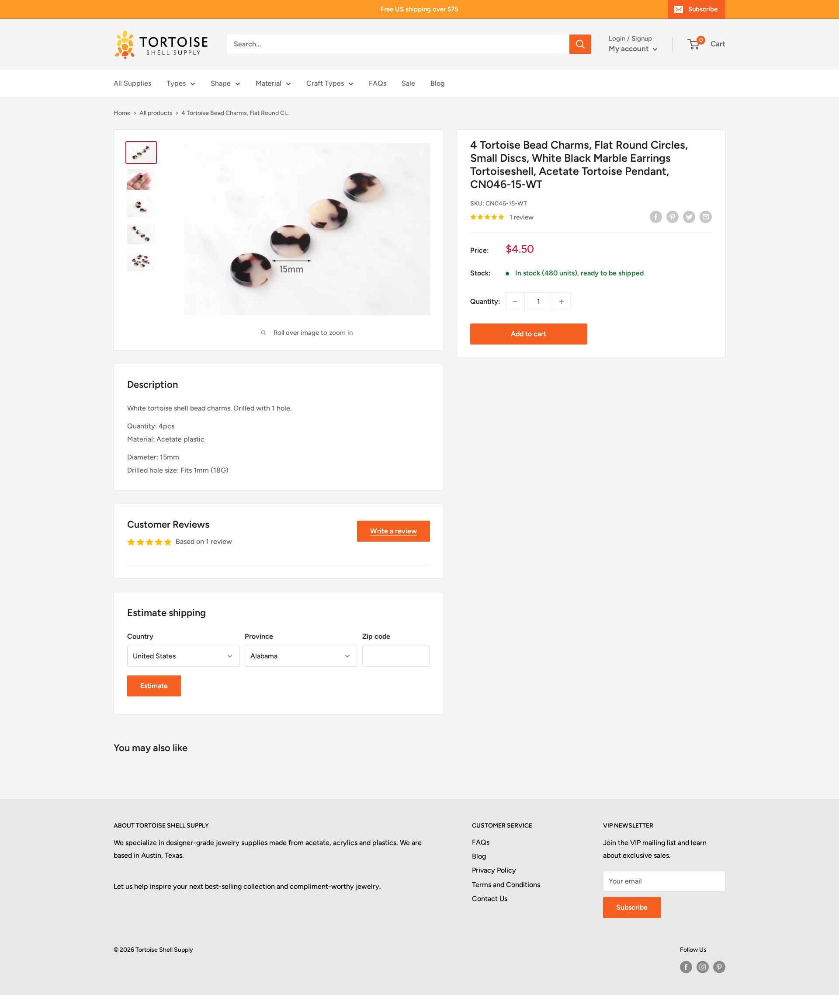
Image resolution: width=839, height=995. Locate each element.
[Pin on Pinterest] (672, 216)
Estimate (154, 686)
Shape (221, 83)
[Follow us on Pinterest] (719, 967)
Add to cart (528, 334)
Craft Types (325, 83)
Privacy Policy (494, 870)
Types (176, 83)
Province (259, 636)
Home (122, 113)
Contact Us (489, 898)
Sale (408, 83)
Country (140, 636)
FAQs (377, 83)
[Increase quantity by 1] (561, 301)
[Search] (580, 44)
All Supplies (132, 83)
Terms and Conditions (506, 884)
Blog (437, 83)
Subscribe (703, 9)
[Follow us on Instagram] (703, 967)
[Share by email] (706, 216)
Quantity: (485, 301)
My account (630, 48)
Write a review (393, 531)
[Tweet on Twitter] (689, 216)
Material (268, 83)
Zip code (376, 636)
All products (156, 113)
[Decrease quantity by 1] (515, 301)
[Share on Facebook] (656, 216)
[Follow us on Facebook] (686, 967)
